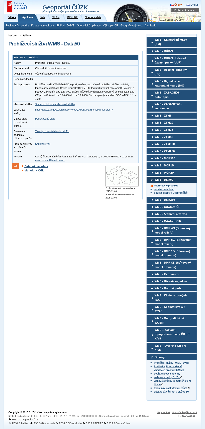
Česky (178, 4)
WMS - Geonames (167, 274)
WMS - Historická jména (171, 281)
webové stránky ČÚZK (167, 377)
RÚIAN (60, 25)
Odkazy (160, 357)
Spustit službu (42, 144)
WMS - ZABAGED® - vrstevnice (168, 106)
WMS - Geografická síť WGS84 (170, 320)
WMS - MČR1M (164, 165)
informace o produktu (166, 185)
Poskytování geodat (17, 25)
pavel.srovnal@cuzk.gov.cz (50, 160)
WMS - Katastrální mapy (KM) (171, 42)
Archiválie (150, 25)
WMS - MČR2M (164, 172)
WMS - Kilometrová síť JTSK (170, 309)
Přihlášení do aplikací (184, 10)
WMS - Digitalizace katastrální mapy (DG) (169, 83)
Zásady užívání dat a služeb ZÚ (171, 391)
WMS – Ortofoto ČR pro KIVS (170, 348)
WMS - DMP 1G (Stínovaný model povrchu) (172, 253)
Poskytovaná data (45, 118)
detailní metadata (164, 189)
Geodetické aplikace (88, 25)
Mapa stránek (163, 412)
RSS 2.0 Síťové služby (70, 423)
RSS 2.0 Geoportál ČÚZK (25, 419)
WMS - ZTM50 (164, 137)
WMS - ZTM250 (165, 151)
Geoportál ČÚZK (70, 8)
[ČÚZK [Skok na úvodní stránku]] (17, 7)
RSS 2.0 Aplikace (21, 423)
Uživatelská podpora (109, 416)
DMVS (70, 25)
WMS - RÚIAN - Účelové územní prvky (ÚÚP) (170, 60)
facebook (125, 416)
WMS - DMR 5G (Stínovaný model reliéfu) (173, 242)
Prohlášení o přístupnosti (184, 412)
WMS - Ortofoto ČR (167, 206)
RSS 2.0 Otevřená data (118, 423)
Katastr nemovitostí (42, 25)
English (194, 4)
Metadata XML (34, 170)
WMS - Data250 (165, 199)
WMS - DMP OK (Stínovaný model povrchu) (173, 265)
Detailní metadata (36, 166)
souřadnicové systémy (167, 373)
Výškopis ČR (110, 25)
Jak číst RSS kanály (141, 416)
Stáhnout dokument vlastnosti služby (55, 104)
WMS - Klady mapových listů (171, 297)
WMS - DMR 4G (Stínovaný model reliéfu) (173, 230)
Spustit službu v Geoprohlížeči (171, 192)
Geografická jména (131, 25)
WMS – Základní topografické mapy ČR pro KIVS (172, 334)
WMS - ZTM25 (164, 129)
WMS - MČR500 (165, 158)
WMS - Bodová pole (168, 288)
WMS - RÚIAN (164, 51)
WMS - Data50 (164, 179)
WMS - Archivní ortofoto (171, 214)
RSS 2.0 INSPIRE (94, 423)
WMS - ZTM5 (163, 115)
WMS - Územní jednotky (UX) (171, 72)
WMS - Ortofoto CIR (168, 221)
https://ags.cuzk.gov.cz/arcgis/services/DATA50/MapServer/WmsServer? (74, 109)
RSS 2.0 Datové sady (44, 423)
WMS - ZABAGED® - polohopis (168, 95)
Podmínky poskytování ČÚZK (171, 388)
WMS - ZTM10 (164, 122)
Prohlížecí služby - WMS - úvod (171, 363)
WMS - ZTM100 (165, 144)
